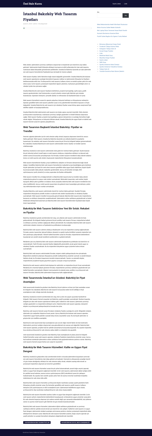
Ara (98, 12)
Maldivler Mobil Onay (106, 55)
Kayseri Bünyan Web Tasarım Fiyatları (37, 423)
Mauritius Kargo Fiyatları (107, 58)
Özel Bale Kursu (32, 3)
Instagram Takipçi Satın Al (107, 49)
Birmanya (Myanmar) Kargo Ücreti (110, 44)
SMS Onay (102, 62)
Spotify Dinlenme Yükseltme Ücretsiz (110, 67)
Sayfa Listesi (117, 4)
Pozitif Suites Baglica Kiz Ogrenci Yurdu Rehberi (112, 36)
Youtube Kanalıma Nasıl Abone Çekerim (111, 71)
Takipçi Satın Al (104, 69)
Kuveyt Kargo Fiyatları (106, 51)
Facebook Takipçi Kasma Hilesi (109, 46)
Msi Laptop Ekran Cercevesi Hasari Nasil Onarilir (112, 30)
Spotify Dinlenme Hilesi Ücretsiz (109, 64)
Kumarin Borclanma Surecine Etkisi (108, 33)
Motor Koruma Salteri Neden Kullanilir (109, 27)
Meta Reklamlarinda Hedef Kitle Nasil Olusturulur (112, 24)
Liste (125, 4)
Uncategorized (42, 24)
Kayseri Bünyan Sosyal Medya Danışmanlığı (75, 423)
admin (35, 24)
